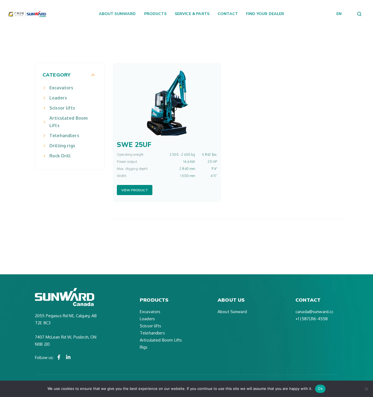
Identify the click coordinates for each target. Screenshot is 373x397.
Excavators (61, 87)
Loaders (58, 98)
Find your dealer (265, 13)
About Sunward (117, 13)
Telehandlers (64, 135)
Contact (228, 13)
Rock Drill (60, 155)
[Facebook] (59, 357)
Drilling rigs (62, 145)
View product (134, 190)
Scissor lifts (62, 108)
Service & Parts (192, 13)
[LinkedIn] (68, 357)
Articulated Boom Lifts (68, 121)
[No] (366, 389)
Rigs (144, 347)
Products (155, 13)
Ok (320, 388)
